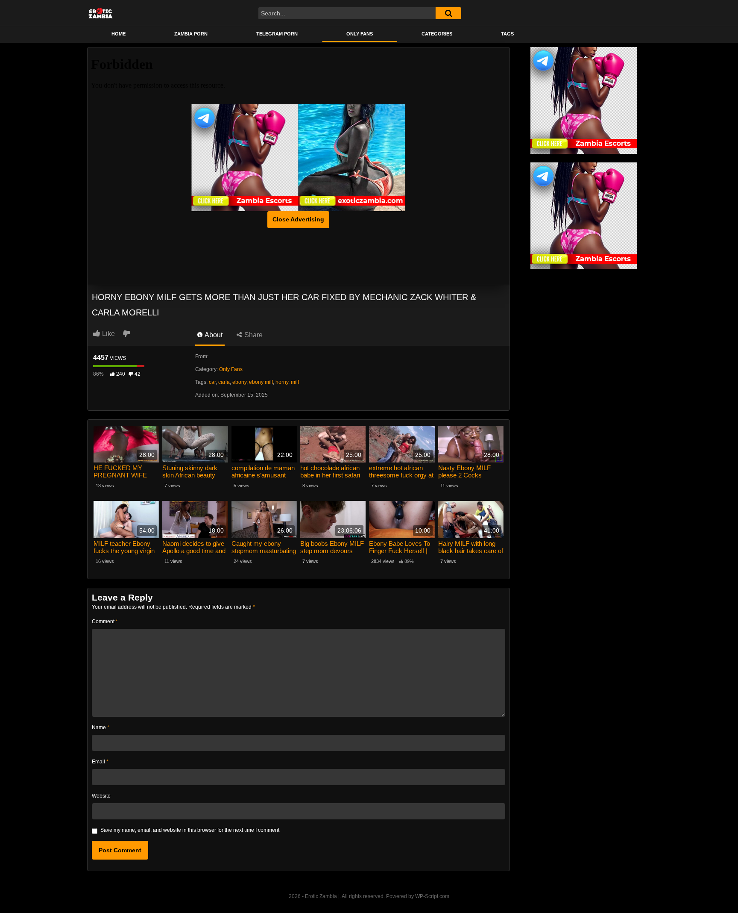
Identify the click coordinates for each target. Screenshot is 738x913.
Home (118, 33)
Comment (105, 621)
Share (253, 335)
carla (224, 382)
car (212, 382)
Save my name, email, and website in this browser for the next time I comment (189, 830)
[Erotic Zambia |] (100, 13)
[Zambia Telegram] (245, 157)
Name (100, 727)
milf (295, 382)
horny (281, 382)
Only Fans (359, 33)
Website (101, 796)
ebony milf (261, 382)
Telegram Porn (277, 33)
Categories (437, 33)
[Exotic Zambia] (352, 157)
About (213, 335)
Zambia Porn (191, 33)
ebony (239, 382)
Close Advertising (298, 219)
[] (448, 13)
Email (100, 762)
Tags (507, 33)
